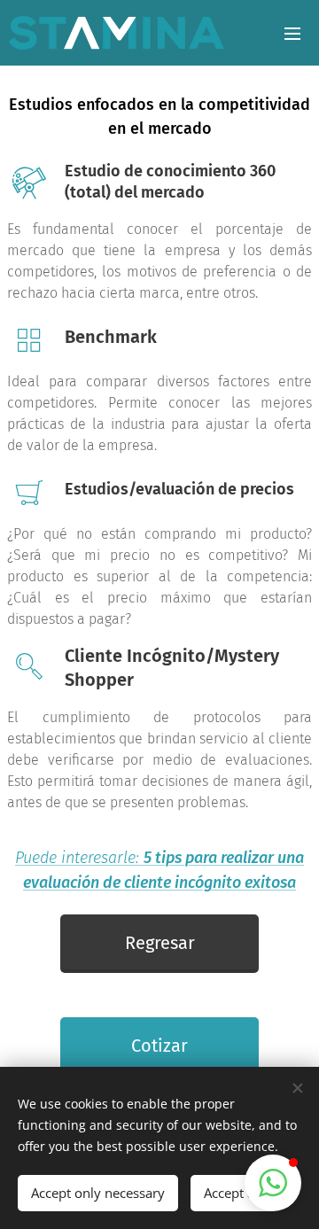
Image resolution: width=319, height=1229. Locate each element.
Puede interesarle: (79, 857)
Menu (292, 33)
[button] (273, 1183)
